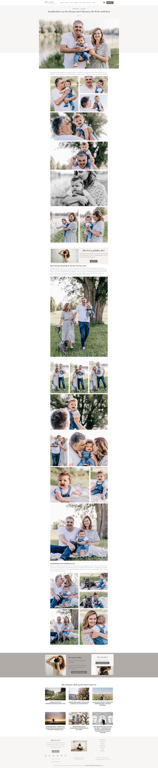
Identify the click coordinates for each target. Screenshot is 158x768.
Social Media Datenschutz (101, 759)
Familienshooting (63, 569)
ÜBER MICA (102, 740)
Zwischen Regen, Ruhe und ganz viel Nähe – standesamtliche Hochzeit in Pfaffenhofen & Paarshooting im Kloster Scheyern (102, 729)
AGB (109, 759)
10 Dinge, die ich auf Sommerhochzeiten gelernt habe (55, 703)
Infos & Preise (82, 2)
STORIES (102, 751)
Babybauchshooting (64, 268)
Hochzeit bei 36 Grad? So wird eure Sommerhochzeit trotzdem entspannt (102, 703)
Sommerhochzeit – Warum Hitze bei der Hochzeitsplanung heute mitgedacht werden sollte (55, 728)
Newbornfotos (83, 270)
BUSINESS (102, 745)
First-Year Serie (88, 569)
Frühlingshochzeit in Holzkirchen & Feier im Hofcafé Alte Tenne (79, 728)
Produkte (88, 2)
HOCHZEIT (102, 742)
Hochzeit (67, 2)
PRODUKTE (102, 747)
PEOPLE (102, 743)
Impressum (98, 758)
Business (76, 2)
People (71, 2)
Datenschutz (105, 758)
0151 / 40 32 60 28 (79, 759)
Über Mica (62, 2)
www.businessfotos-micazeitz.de (93, 765)
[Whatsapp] (46, 756)
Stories (93, 2)
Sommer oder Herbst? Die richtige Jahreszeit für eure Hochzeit (79, 703)
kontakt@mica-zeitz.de (79, 758)
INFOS (102, 749)
